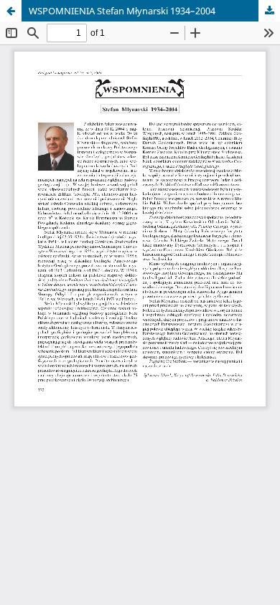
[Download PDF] (269, 11)
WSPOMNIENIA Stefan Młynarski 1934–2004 (122, 10)
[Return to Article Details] (11, 11)
